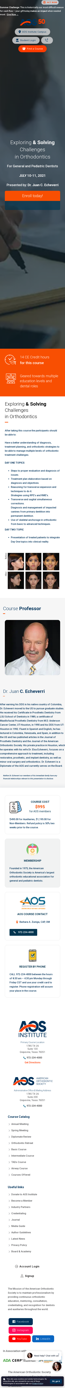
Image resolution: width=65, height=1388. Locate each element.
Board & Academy (21, 1251)
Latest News (18, 1238)
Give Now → (12, 14)
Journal (15, 1219)
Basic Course (18, 1149)
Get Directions (33, 1062)
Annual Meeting (20, 1124)
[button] (23, 932)
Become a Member (21, 1200)
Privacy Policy (19, 1245)
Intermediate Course (22, 1155)
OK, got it (56, 1381)
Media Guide (18, 1226)
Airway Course (19, 1168)
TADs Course (18, 1162)
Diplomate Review (21, 1136)
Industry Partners (20, 1207)
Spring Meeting (19, 1130)
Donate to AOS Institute (24, 1194)
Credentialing (18, 1213)
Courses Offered (20, 1174)
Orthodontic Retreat (22, 1143)
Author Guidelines (21, 1232)
